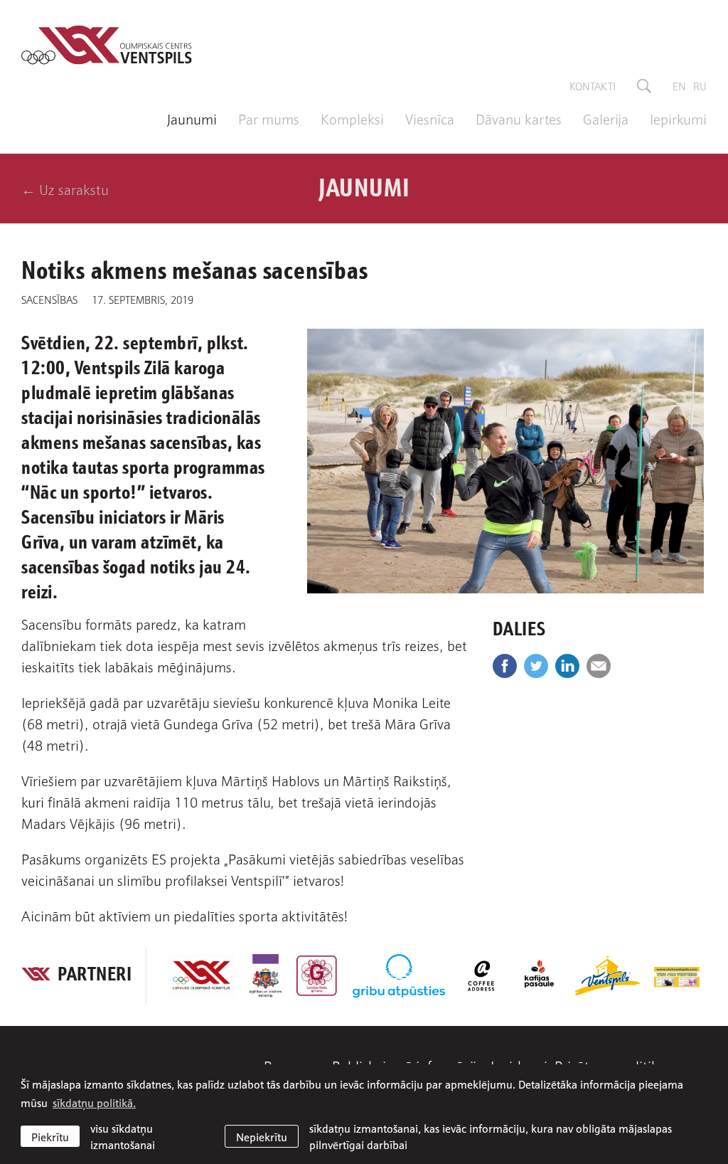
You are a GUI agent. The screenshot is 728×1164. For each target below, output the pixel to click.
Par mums (268, 118)
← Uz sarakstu (65, 188)
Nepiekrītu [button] (261, 1136)
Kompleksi (352, 118)
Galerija (605, 118)
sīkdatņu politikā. (94, 1102)
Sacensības (49, 298)
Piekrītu (50, 1136)
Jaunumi (192, 118)
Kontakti (592, 85)
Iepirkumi (678, 118)
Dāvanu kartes (519, 118)
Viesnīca (429, 118)
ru (700, 85)
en (679, 85)
